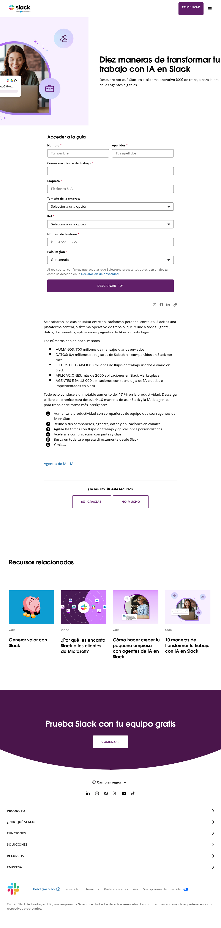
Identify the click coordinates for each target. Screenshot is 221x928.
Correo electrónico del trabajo (70, 163)
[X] (115, 794)
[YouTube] (124, 794)
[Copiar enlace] (175, 305)
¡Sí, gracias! (92, 502)
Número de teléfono (63, 234)
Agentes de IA (55, 463)
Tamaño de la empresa (65, 199)
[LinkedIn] (168, 305)
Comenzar (191, 7)
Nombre (54, 145)
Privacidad (73, 889)
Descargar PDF (110, 286)
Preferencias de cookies (121, 889)
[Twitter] (155, 305)
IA (72, 463)
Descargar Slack (44, 889)
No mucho (131, 502)
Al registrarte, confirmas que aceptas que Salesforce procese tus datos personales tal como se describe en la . (108, 272)
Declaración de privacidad (100, 274)
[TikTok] (133, 794)
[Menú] (209, 8)
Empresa (54, 181)
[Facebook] (161, 305)
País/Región (57, 252)
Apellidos (120, 145)
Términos (92, 889)
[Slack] (20, 9)
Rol (50, 216)
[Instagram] (97, 794)
